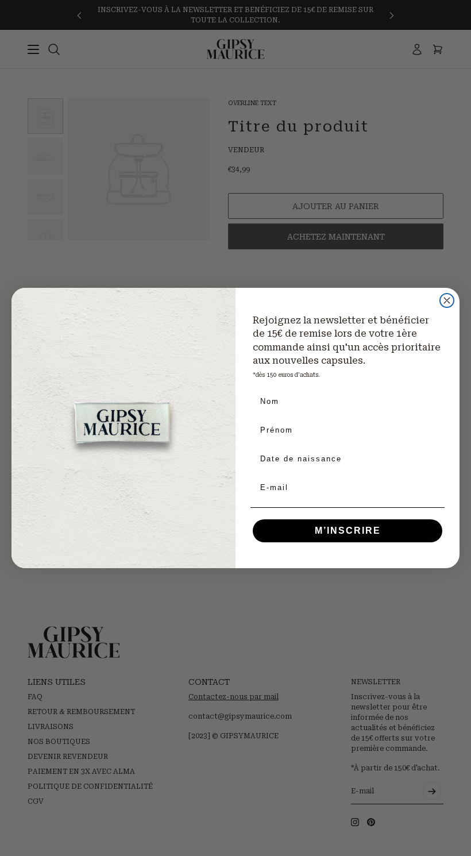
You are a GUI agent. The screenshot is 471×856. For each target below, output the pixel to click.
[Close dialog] (447, 300)
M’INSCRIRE (348, 530)
